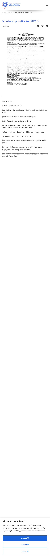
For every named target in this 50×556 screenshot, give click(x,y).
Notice (10, 13)
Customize (25, 544)
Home (4, 13)
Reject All (25, 551)
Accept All (25, 538)
